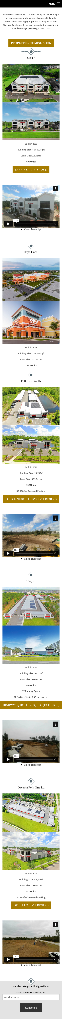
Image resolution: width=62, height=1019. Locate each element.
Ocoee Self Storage (31, 170)
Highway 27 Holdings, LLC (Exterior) (31, 705)
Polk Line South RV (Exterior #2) (31, 499)
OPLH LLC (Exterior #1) (31, 905)
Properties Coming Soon (31, 43)
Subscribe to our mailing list (31, 992)
